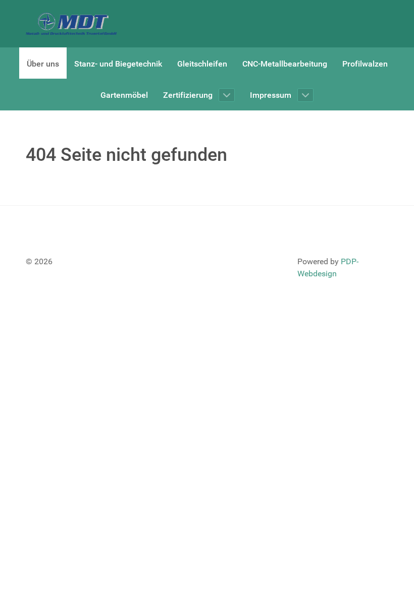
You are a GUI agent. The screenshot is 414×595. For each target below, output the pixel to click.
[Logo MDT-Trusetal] (71, 24)
